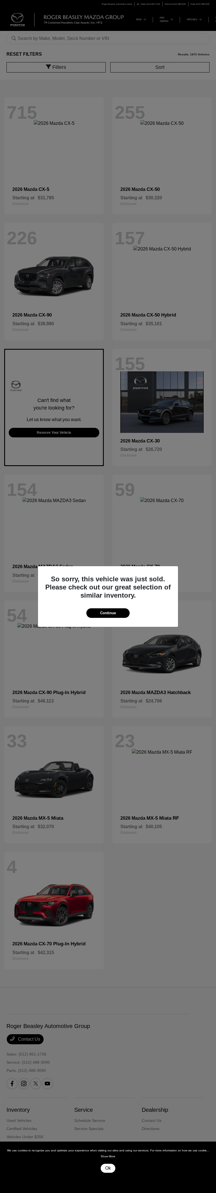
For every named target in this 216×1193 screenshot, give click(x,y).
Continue (108, 613)
